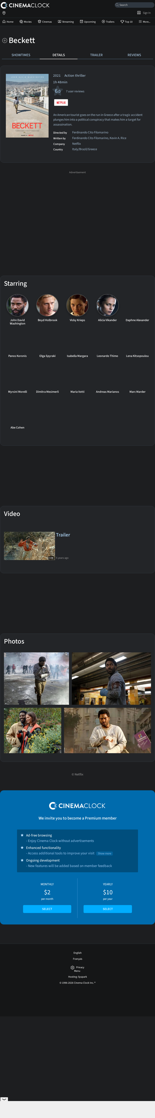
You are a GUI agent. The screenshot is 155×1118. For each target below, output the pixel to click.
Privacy (80, 967)
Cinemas (47, 22)
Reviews (134, 55)
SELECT (47, 909)
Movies (28, 22)
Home (10, 22)
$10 (108, 896)
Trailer (96, 55)
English (78, 952)
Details (59, 55)
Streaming (68, 22)
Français (77, 958)
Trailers (110, 22)
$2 (47, 896)
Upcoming (90, 22)
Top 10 (129, 22)
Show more (104, 854)
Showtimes (21, 55)
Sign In (146, 13)
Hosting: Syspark (77, 976)
